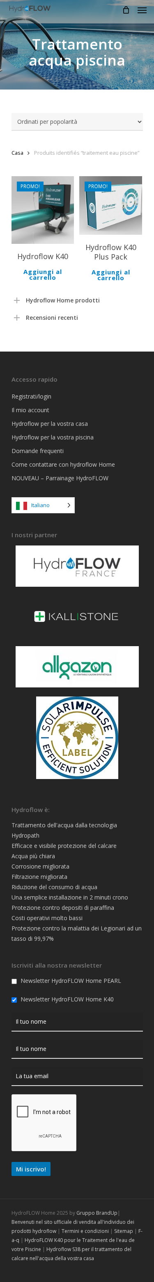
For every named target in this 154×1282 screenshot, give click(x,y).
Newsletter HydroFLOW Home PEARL (70, 981)
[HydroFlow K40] (42, 209)
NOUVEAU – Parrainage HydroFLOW (59, 478)
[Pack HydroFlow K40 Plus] (110, 205)
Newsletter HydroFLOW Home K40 (66, 999)
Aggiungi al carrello (42, 274)
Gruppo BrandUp (96, 1212)
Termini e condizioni (85, 1231)
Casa (17, 152)
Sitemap (123, 1231)
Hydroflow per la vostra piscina (52, 437)
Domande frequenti (37, 451)
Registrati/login (31, 396)
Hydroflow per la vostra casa (49, 423)
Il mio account (30, 410)
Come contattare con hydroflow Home (63, 464)
